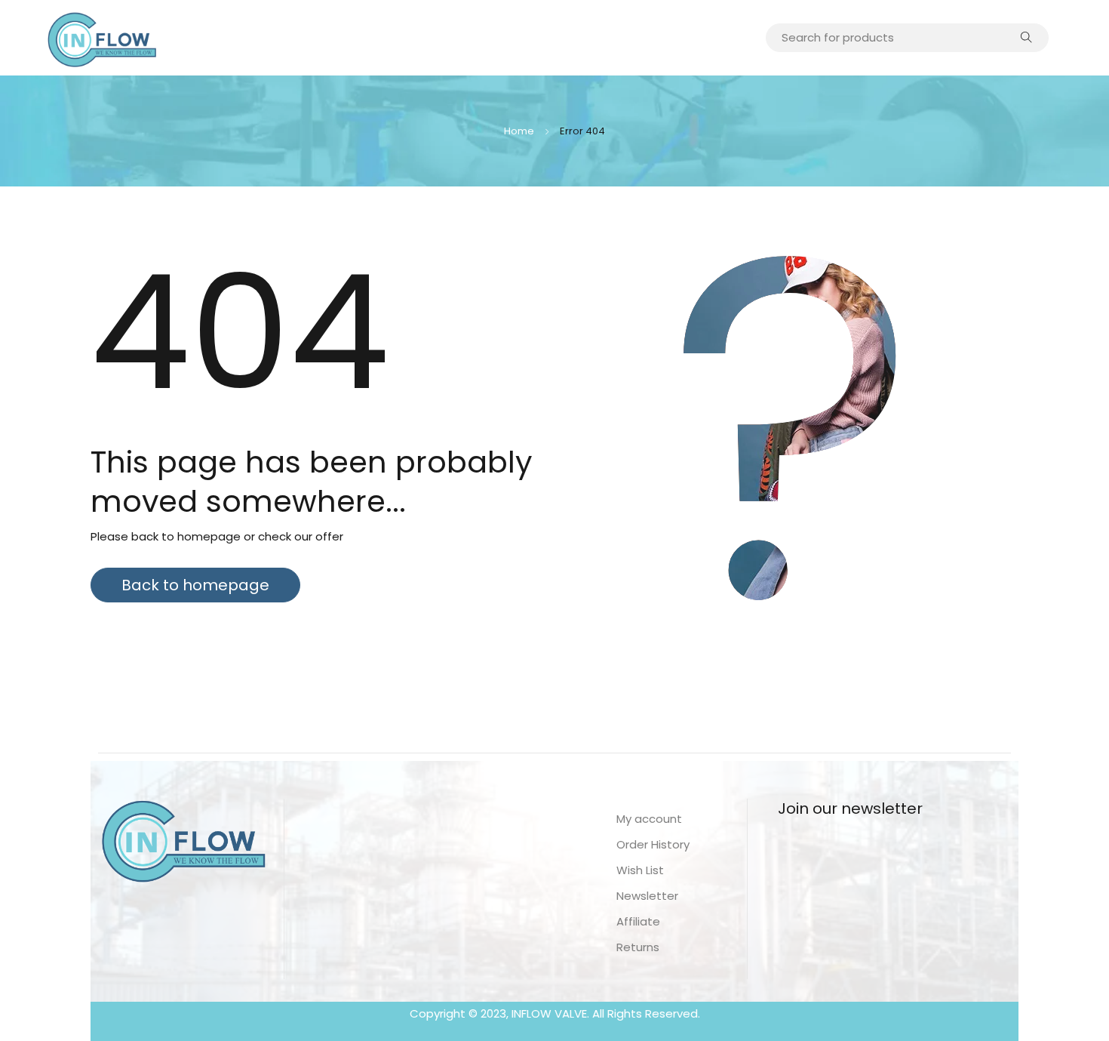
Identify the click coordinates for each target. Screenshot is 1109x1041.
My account (649, 819)
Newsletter (647, 896)
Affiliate (638, 921)
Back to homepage (195, 585)
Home (519, 131)
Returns (637, 947)
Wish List (640, 870)
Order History (653, 844)
